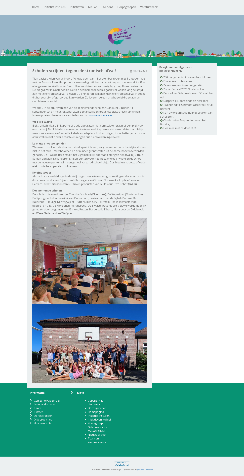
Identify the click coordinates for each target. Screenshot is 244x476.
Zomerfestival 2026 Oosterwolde (183, 89)
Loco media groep (45, 404)
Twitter (38, 412)
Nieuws (92, 7)
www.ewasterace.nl (100, 115)
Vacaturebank (149, 7)
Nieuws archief (97, 434)
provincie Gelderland (145, 470)
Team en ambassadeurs (97, 440)
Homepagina (96, 412)
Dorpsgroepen (126, 7)
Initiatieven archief (99, 419)
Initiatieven (77, 7)
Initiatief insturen (55, 7)
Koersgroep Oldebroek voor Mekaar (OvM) (97, 427)
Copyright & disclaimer (95, 402)
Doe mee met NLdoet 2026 (180, 128)
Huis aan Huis (42, 423)
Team (37, 408)
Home (36, 7)
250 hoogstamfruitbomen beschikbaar (187, 77)
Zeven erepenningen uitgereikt (182, 85)
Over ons (107, 7)
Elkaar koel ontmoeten (177, 81)
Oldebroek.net (43, 419)
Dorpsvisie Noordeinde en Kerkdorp (185, 101)
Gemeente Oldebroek (47, 400)
